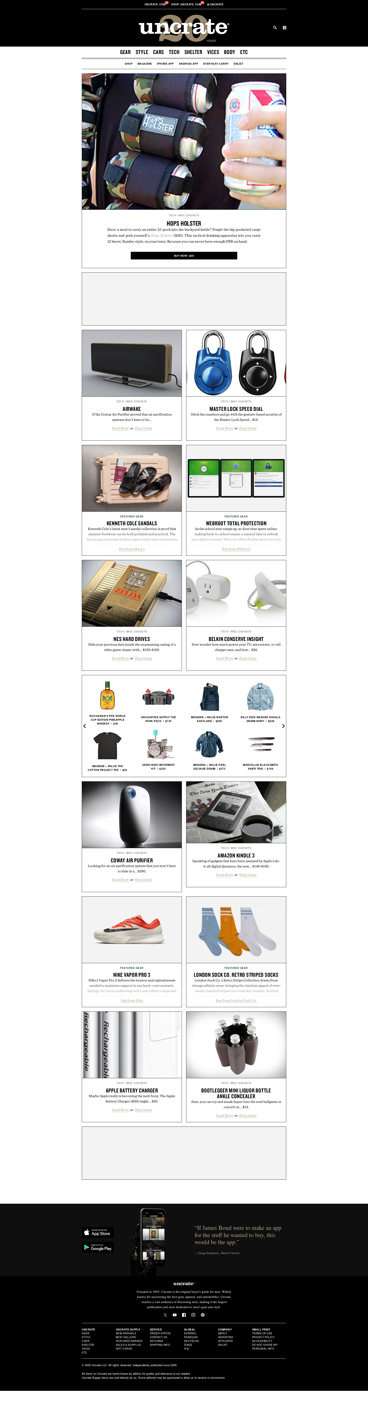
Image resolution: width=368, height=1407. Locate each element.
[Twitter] (165, 1315)
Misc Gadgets (188, 215)
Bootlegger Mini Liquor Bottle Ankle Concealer (236, 1093)
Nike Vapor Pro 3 (131, 974)
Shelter (193, 52)
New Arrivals (126, 1333)
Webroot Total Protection (236, 523)
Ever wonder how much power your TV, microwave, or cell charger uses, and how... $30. (236, 647)
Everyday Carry (216, 64)
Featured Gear (132, 516)
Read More (120, 428)
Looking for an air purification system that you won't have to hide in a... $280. (132, 868)
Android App (188, 64)
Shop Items (143, 428)
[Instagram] (193, 1315)
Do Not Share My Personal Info (265, 1346)
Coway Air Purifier (132, 860)
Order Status (160, 1333)
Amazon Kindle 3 (236, 855)
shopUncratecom (186, 4)
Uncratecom (155, 4)
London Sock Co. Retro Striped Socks (236, 974)
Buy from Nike (132, 1000)
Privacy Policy (263, 1337)
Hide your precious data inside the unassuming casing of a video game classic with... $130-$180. (132, 647)
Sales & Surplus (128, 1344)
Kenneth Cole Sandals (132, 523)
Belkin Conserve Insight (236, 638)
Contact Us (158, 1337)
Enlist (238, 64)
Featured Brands (129, 1341)
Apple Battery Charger (132, 1090)
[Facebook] (184, 1315)
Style (142, 52)
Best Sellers (126, 1337)
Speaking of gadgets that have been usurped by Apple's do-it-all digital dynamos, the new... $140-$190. (236, 863)
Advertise (225, 1337)
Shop (128, 64)
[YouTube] (174, 1315)
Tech (174, 52)
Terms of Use (262, 1333)
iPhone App (165, 64)
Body (229, 52)
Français (191, 1337)
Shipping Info (160, 1344)
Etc (244, 52)
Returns (156, 1341)
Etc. (85, 1352)
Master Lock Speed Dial (236, 408)
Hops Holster (184, 223)
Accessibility (262, 1341)
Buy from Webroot (236, 549)
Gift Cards (124, 1348)
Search (275, 27)
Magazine (145, 64)
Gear (125, 52)
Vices (213, 52)
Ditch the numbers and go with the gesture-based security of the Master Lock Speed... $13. (236, 417)
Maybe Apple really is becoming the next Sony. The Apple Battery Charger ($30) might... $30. (132, 1098)
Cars (158, 52)
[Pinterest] (202, 1315)
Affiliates (225, 1341)
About (222, 1333)
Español (190, 1333)
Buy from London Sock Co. (236, 1000)
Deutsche (191, 1341)
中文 (186, 1348)
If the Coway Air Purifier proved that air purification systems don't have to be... (132, 417)
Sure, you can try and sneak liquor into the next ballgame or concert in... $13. (236, 1104)
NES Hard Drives (132, 638)
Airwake (132, 408)
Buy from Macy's (132, 549)
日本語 (188, 1344)
